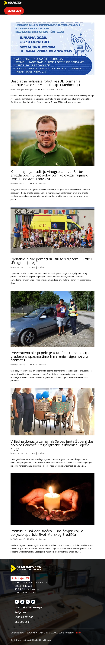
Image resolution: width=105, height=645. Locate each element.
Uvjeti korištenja (42, 640)
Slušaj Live (14, 10)
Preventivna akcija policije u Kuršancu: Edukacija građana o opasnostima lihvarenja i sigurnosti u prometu (50, 356)
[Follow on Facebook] (17, 602)
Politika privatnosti (21, 640)
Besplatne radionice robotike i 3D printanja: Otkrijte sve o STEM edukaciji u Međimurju (46, 83)
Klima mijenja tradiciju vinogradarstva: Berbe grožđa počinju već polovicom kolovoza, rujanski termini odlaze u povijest (49, 175)
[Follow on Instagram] (28, 602)
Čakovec (51, 89)
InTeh (78, 632)
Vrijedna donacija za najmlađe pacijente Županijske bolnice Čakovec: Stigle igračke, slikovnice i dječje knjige (52, 445)
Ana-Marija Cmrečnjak (23, 89)
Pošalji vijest (18, 578)
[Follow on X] (22, 602)
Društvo (59, 89)
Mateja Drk (18, 267)
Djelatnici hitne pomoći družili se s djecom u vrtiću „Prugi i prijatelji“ (51, 260)
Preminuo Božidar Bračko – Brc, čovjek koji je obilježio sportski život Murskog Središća (47, 532)
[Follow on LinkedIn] (33, 602)
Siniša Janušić (19, 183)
